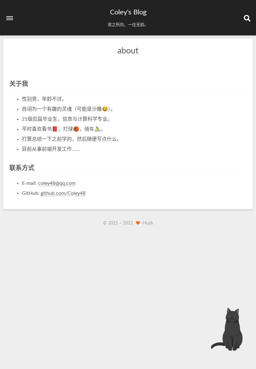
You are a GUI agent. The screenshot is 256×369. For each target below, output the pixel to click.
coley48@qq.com (57, 183)
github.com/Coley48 (63, 193)
